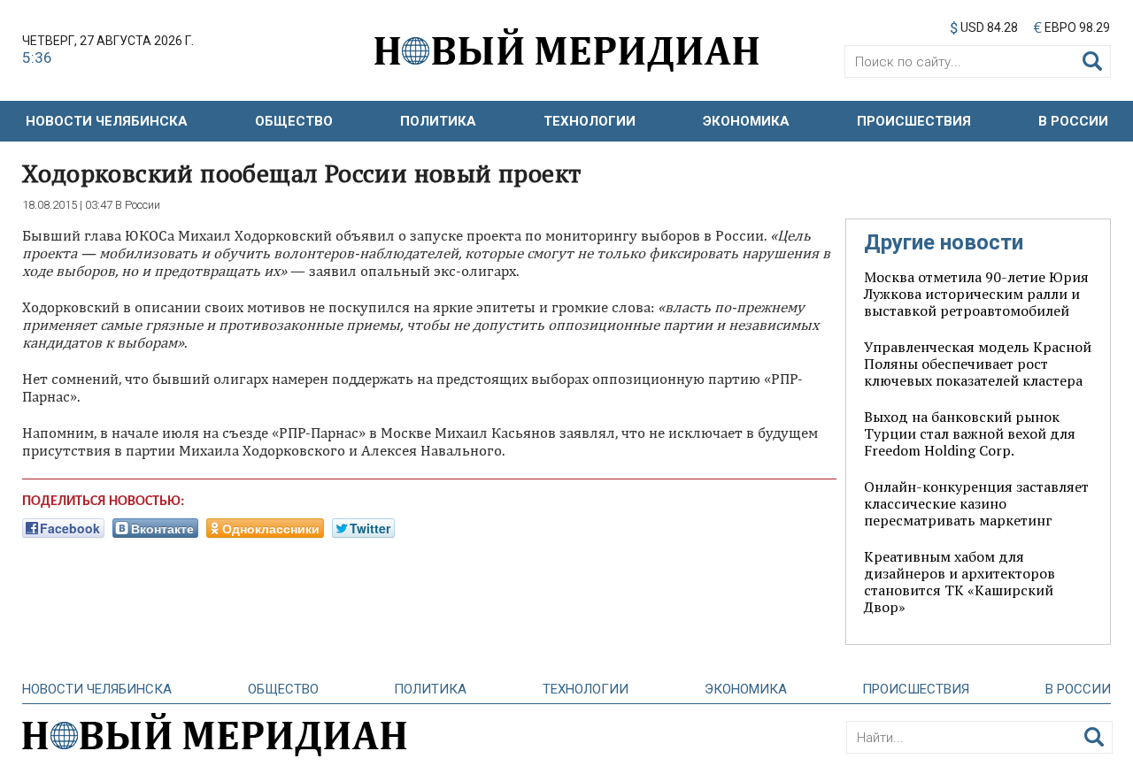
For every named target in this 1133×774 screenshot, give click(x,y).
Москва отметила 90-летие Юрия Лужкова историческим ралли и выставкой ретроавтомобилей (976, 293)
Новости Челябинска (107, 121)
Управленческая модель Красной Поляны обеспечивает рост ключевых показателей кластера (977, 363)
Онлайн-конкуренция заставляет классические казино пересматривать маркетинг (976, 503)
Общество (294, 121)
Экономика (746, 121)
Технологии (589, 121)
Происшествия (914, 121)
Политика (438, 121)
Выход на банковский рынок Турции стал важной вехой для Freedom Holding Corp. (969, 433)
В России (1073, 121)
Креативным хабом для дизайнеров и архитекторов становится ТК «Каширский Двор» (959, 582)
